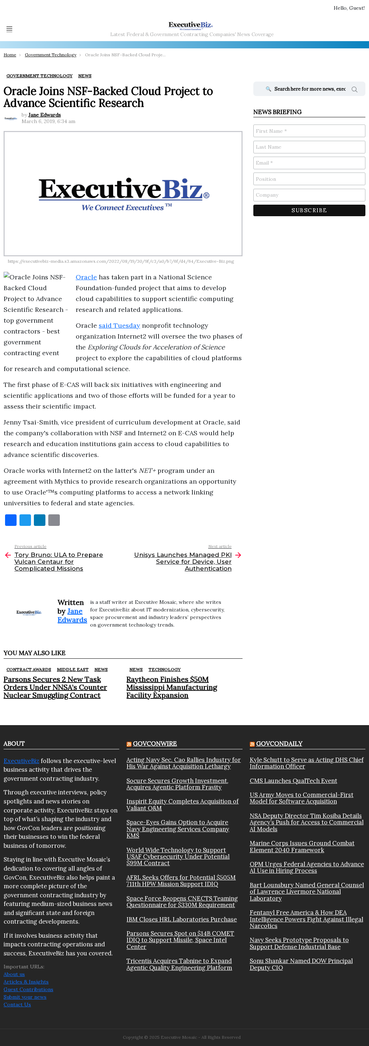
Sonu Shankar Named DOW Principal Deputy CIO (301, 964)
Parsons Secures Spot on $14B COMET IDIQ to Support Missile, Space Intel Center (180, 940)
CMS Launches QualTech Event (293, 780)
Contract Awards (28, 669)
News (101, 669)
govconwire (155, 744)
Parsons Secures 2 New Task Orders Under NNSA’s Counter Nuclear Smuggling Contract (55, 687)
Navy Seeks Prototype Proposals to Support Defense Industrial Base (299, 943)
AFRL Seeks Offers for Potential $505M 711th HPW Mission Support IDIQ (181, 881)
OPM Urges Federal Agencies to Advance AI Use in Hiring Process (307, 867)
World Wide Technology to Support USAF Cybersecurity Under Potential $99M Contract (178, 857)
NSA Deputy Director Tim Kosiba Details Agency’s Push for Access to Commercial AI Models (307, 822)
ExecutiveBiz (21, 760)
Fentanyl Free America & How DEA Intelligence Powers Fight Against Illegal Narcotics (306, 919)
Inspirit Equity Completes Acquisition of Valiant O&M (182, 804)
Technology (164, 669)
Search (354, 90)
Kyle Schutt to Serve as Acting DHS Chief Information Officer (307, 763)
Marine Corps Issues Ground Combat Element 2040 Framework (302, 846)
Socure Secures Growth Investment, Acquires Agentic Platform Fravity (177, 784)
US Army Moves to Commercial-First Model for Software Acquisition (302, 798)
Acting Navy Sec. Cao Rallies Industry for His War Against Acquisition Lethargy (183, 763)
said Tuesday (119, 325)
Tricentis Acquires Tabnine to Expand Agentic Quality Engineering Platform (179, 964)
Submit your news (25, 997)
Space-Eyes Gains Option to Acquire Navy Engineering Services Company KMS (177, 829)
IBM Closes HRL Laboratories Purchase (181, 919)
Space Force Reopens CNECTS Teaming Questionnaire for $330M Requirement (182, 901)
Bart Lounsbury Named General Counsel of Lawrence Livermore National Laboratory (307, 892)
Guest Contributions (28, 989)
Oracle (86, 277)
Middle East (73, 669)
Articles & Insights (26, 982)
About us (14, 974)
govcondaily (279, 744)
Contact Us (17, 1004)
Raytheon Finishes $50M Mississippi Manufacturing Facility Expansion (171, 687)
